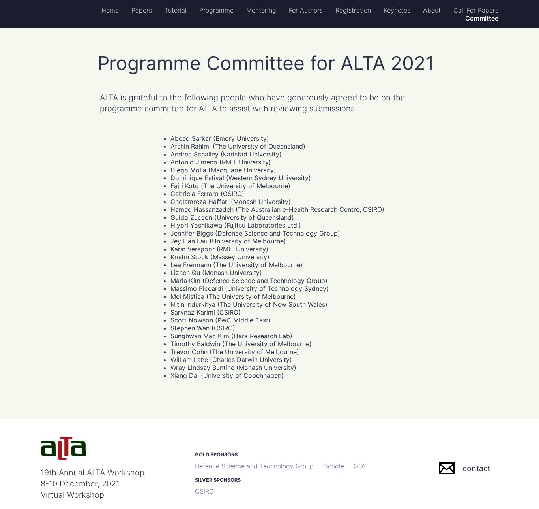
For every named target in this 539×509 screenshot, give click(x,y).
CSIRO (204, 491)
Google (333, 466)
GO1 (360, 466)
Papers (141, 10)
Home (110, 10)
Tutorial (176, 10)
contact (476, 468)
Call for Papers (475, 10)
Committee (481, 18)
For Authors (306, 10)
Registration (353, 10)
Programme (216, 10)
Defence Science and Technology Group (254, 466)
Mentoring (261, 10)
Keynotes (397, 10)
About (432, 10)
